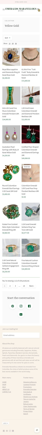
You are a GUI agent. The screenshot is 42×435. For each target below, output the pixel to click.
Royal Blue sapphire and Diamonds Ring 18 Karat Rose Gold (11, 72)
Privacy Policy (28, 411)
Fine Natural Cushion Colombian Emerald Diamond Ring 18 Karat (30, 263)
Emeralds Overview (29, 389)
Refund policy (28, 404)
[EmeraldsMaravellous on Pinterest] (7, 430)
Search (25, 414)
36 (16, 43)
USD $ (5, 423)
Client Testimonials (30, 406)
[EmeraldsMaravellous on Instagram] (10, 430)
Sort (6, 38)
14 (24, 286)
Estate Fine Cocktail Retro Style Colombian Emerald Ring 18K (11, 227)
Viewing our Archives (30, 397)
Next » (31, 286)
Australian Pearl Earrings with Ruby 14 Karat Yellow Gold (10, 150)
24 (13, 43)
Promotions (27, 387)
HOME (4, 382)
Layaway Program (29, 384)
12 (9, 43)
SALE (4, 387)
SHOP (4, 384)
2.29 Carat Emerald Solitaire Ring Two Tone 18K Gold (29, 227)
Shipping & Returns (30, 382)
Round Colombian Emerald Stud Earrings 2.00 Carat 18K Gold (10, 188)
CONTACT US (6, 392)
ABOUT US (5, 389)
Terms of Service (28, 409)
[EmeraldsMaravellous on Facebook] (4, 430)
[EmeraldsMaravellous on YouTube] (13, 430)
